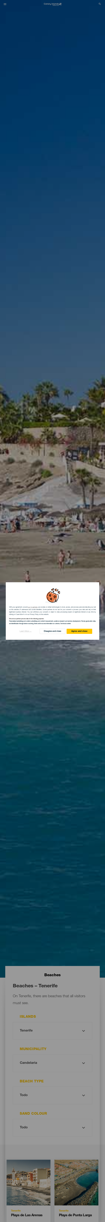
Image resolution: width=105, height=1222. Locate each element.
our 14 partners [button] (33, 607)
